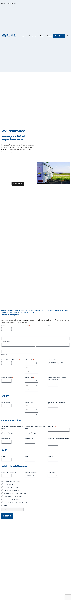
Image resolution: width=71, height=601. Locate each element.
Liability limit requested (8, 472)
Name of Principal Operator (10, 360)
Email (50, 326)
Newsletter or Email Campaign (14, 496)
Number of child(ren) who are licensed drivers (57, 379)
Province (38, 348)
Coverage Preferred (31, 472)
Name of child (6, 402)
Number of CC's (6, 438)
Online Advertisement (11, 490)
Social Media (8, 484)
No (12, 433)
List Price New (29, 438)
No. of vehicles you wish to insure (58, 439)
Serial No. (51, 456)
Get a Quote (59, 36)
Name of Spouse (7, 377)
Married (53, 362)
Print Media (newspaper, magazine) (16, 502)
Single (62, 362)
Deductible (52, 472)
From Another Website (12, 499)
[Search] (67, 36)
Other (6, 505)
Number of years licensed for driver (57, 404)
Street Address (5, 341)
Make (3, 456)
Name (3, 326)
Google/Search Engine (11, 487)
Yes (5, 433)
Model (27, 456)
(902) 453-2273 (23, 322)
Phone (27, 326)
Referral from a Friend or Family (15, 493)
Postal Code (4, 354)
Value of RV (52, 426)
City (2, 348)
